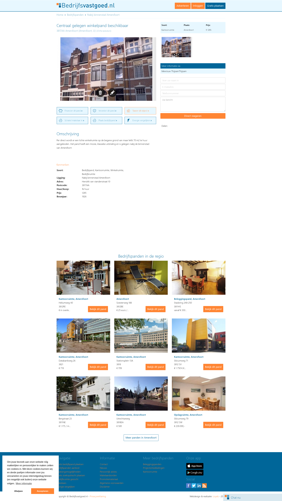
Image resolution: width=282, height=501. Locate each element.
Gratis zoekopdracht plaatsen (71, 475)
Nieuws (103, 467)
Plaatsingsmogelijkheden (69, 471)
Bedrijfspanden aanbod (68, 467)
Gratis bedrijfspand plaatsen (70, 464)
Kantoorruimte (150, 471)
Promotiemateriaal (109, 479)
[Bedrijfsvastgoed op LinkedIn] (199, 485)
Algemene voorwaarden (112, 482)
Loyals (216, 496)
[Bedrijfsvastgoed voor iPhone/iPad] (194, 465)
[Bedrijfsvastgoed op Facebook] (189, 485)
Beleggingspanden (152, 464)
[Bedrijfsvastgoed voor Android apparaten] (194, 472)
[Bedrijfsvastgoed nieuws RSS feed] (204, 485)
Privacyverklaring (98, 496)
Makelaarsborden (108, 475)
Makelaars (61, 482)
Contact (104, 464)
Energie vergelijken (66, 486)
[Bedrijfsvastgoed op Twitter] (194, 485)
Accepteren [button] (42, 491)
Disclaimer (105, 486)
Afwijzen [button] (18, 491)
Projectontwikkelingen (153, 467)
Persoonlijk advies (108, 471)
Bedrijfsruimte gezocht (67, 479)
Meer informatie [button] (24, 483)
